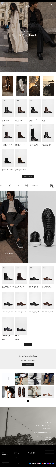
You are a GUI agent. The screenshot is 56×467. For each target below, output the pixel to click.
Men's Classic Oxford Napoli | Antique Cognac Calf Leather (47, 312)
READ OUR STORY (48, 439)
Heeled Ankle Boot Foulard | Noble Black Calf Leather (47, 145)
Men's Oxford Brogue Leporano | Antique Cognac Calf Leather (21, 312)
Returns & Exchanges (5, 456)
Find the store (16, 455)
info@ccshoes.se (16, 459)
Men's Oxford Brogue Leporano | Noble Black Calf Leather (8, 312)
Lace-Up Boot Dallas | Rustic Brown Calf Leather (20, 120)
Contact (3, 451)
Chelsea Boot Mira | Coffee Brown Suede (20, 145)
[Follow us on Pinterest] (52, 452)
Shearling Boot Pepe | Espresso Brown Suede (20, 170)
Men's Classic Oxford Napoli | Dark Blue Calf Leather (7, 337)
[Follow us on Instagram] (49, 452)
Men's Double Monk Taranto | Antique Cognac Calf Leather (47, 287)
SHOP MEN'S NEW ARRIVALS (12, 257)
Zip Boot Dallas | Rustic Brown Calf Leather (47, 120)
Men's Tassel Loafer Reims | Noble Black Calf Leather (20, 337)
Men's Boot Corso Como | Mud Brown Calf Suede (20, 287)
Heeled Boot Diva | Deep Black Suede (7, 170)
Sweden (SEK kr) (5, 463)
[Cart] (53, 4)
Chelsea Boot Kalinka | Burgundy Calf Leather (8, 145)
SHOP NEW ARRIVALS (28, 176)
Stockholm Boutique (5, 452)
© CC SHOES (17, 463)
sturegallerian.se (36, 455)
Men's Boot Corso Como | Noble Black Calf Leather (8, 287)
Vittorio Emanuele (5, 285)
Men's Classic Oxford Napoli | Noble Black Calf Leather (34, 312)
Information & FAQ (5, 454)
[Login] (49, 4)
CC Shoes (3, 117)
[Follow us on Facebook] (46, 452)
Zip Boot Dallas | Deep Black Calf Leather (34, 120)
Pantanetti (17, 335)
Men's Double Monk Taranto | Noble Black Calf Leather (34, 287)
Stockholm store (28, 364)
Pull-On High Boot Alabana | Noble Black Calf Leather (34, 145)
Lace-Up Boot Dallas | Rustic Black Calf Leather (7, 120)
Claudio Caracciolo (32, 285)
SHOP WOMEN (22, 39)
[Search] (4, 4)
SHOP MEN (33, 39)
